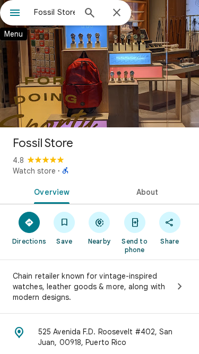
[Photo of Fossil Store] (99, 63)
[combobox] (54, 12)
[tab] (50, 191)
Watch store (34, 171)
